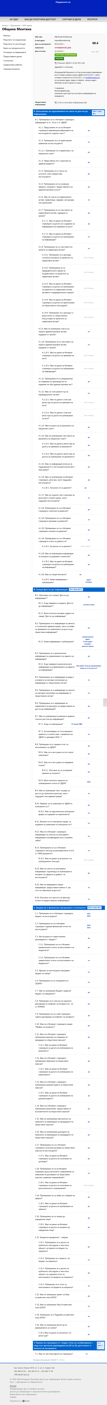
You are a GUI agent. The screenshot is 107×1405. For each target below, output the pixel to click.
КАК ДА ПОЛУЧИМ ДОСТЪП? (40, 19)
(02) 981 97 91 (33, 1371)
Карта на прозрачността (14, 48)
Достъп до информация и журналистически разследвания (35, 1391)
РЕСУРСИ (92, 19)
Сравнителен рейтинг (12, 64)
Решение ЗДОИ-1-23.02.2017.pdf (71, 63)
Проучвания (15, 25)
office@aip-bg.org (21, 1374)
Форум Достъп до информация (23, 1394)
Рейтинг (6, 35)
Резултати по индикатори (14, 39)
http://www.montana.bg (63, 37)
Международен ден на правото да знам (27, 1389)
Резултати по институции (14, 44)
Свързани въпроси (11, 69)
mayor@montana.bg (62, 40)
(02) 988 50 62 (20, 1371)
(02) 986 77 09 (47, 1371)
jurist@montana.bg (92, 78)
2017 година (27, 25)
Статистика (8, 60)
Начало (5, 25)
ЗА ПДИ (14, 19)
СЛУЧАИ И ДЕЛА (71, 19)
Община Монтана (16, 29)
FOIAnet (13, 1397)
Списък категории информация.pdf (72, 103)
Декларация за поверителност (30, 1382)
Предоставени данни (12, 56)
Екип (12, 1382)
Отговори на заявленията (14, 52)
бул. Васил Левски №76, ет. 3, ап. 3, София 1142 (34, 1368)
